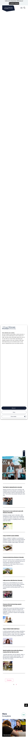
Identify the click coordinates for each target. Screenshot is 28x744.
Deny (14, 412)
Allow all (13, 408)
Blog (8, 122)
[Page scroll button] (24, 453)
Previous (9, 680)
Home (4, 122)
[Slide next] (24, 714)
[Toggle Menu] (21, 8)
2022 (15, 122)
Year (11, 122)
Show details (13, 416)
